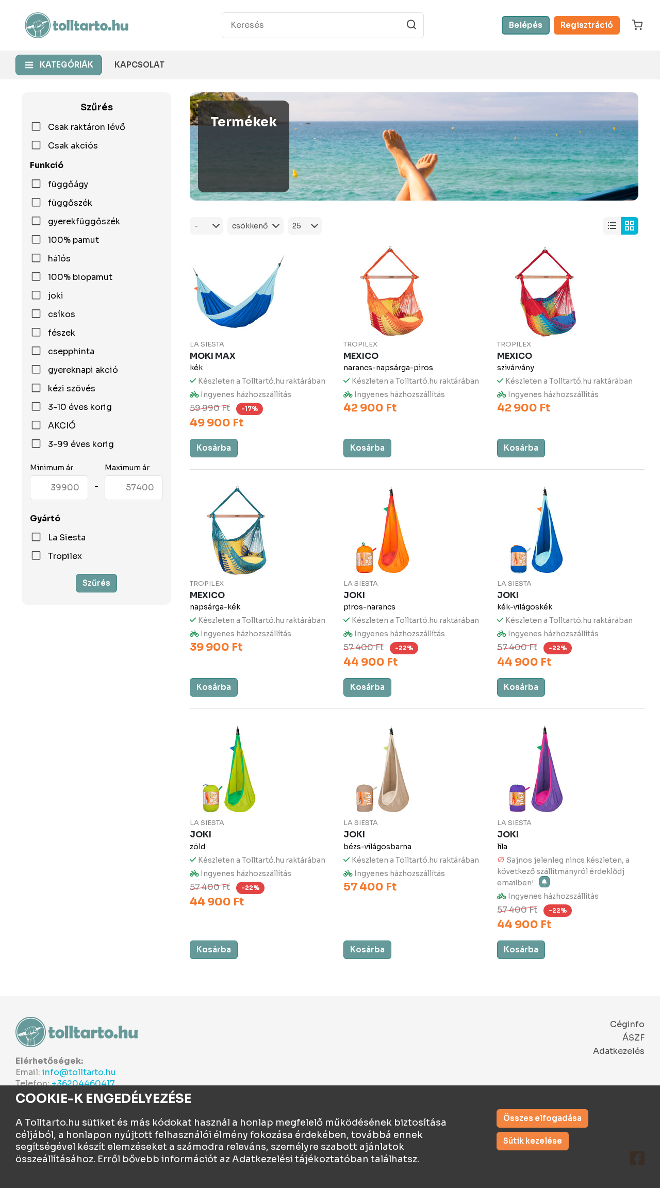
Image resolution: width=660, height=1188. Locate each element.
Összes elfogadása (542, 1118)
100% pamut (73, 240)
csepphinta (71, 351)
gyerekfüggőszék (84, 222)
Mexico (360, 356)
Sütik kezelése (532, 1141)
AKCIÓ (62, 426)
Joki (354, 595)
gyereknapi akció (83, 370)
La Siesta (67, 538)
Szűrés (96, 583)
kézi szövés (71, 389)
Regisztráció (586, 25)
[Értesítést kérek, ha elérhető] (544, 881)
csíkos (61, 314)
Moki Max (213, 356)
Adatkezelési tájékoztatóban (300, 1159)
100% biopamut (80, 277)
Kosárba (213, 448)
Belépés (525, 25)
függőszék (70, 203)
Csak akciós (73, 146)
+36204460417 (83, 1083)
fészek (61, 333)
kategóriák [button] (66, 65)
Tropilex (65, 556)
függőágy (68, 184)
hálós (59, 259)
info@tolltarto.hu (79, 1072)
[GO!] (411, 24)
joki (55, 296)
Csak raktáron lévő (86, 127)
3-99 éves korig (81, 444)
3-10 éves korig (80, 407)
